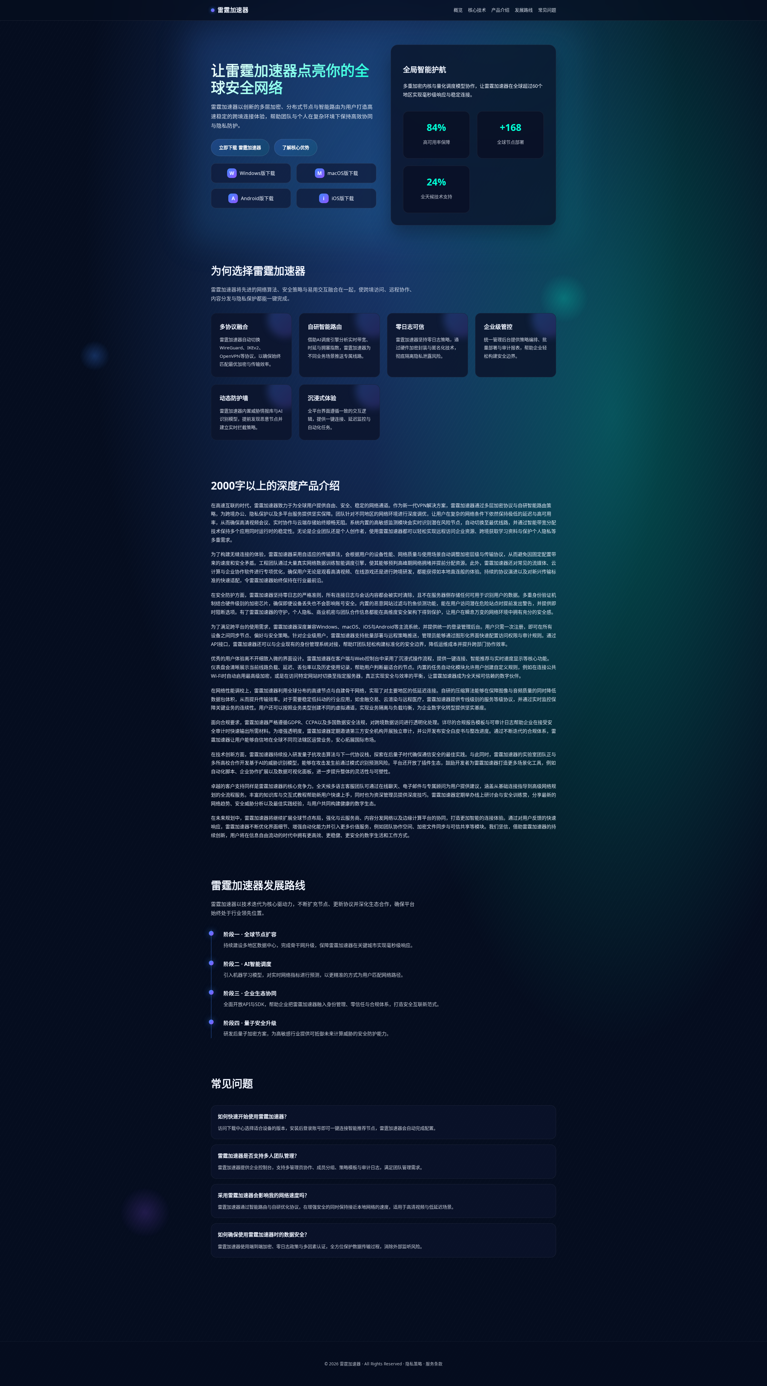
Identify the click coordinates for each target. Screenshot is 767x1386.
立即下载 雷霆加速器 (240, 147)
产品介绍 (500, 10)
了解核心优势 (295, 147)
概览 (458, 10)
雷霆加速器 (350, 1364)
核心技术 (477, 10)
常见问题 (547, 10)
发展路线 (524, 10)
